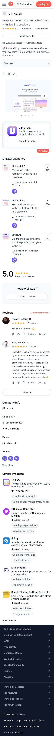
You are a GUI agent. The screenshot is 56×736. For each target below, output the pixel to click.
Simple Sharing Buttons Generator (30, 592)
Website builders (14, 43)
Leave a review (27, 296)
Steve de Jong (20, 318)
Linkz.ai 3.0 (18, 166)
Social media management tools (31, 501)
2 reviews (26, 28)
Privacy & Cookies (12, 726)
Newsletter (9, 720)
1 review (32, 346)
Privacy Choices (31, 726)
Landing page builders (25, 525)
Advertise (8, 732)
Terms (42, 720)
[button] (30, 319)
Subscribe (26, 4)
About (27, 720)
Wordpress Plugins (23, 531)
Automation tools (34, 43)
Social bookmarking (24, 554)
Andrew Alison (20, 342)
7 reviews (32, 323)
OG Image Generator (22, 508)
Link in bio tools (22, 560)
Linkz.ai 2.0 (18, 200)
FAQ (34, 720)
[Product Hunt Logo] (10, 4)
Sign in (45, 4)
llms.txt (18, 732)
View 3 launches (10, 428)
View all (27, 392)
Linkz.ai (16, 234)
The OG (15, 479)
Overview (8, 63)
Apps (19, 720)
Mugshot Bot (18, 567)
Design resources (22, 614)
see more (7, 55)
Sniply (14, 538)
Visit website (27, 35)
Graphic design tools (24, 496)
